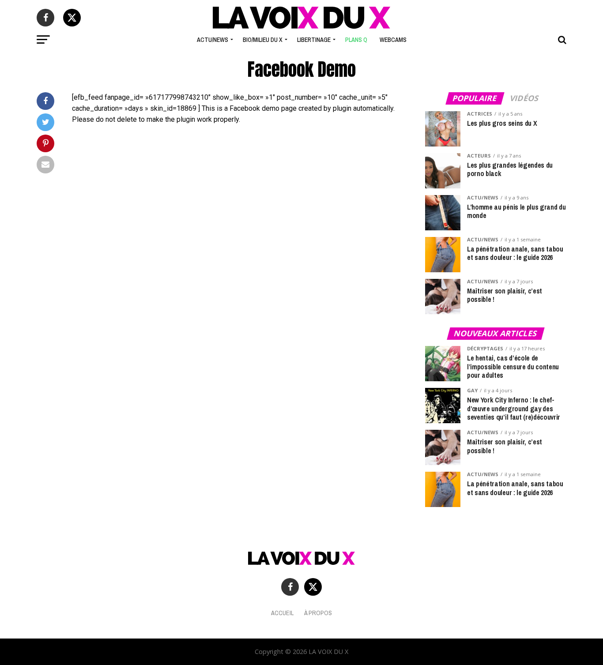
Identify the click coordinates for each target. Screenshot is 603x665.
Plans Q (356, 40)
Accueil (282, 613)
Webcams (393, 40)
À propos (318, 613)
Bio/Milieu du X (263, 40)
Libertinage (314, 40)
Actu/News (212, 40)
